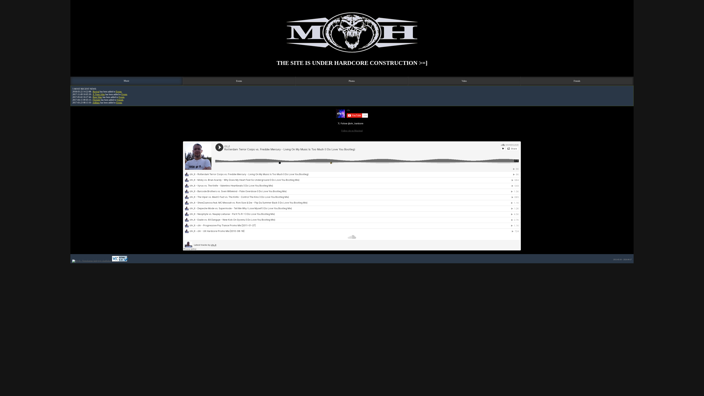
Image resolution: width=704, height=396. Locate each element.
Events (239, 81)
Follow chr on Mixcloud (352, 130)
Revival (96, 91)
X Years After (99, 94)
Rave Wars (97, 97)
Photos (352, 81)
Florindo (96, 100)
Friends (577, 81)
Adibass (96, 102)
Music (126, 81)
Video (464, 81)
